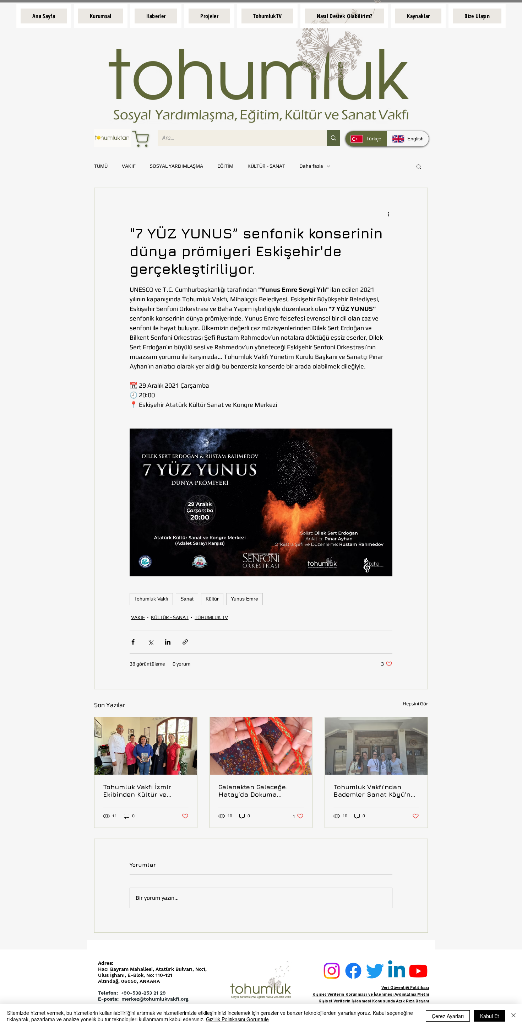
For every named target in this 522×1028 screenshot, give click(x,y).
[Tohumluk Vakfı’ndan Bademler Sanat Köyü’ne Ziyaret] (376, 746)
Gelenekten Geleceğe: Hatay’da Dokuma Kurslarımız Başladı (253, 790)
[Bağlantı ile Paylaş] (185, 642)
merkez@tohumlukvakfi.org (155, 999)
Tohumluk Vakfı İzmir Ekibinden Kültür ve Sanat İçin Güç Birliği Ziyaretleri (138, 790)
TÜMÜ (101, 166)
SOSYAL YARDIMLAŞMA (176, 166)
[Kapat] (513, 1016)
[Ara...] (333, 138)
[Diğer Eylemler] (388, 213)
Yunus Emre (244, 599)
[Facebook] (353, 970)
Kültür (212, 599)
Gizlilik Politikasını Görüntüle (237, 1019)
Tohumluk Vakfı (151, 599)
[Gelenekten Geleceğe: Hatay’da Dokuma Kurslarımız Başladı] (261, 746)
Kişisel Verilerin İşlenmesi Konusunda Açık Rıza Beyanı (374, 1001)
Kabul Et (489, 1015)
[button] (100, 16)
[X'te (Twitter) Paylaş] (150, 642)
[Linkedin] (396, 970)
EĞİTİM (225, 166)
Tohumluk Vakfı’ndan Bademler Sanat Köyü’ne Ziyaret (373, 790)
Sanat (187, 599)
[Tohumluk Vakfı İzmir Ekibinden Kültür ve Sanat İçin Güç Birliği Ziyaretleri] (145, 746)
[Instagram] (331, 970)
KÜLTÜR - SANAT (266, 166)
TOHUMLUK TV (211, 617)
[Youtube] (418, 970)
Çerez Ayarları (448, 1015)
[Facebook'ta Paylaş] (133, 642)
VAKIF (129, 166)
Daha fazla (311, 166)
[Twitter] (375, 970)
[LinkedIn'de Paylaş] (167, 642)
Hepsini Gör (415, 703)
